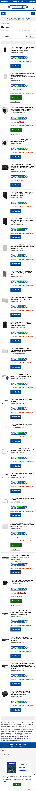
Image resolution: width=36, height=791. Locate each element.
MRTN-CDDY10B (19, 403)
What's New (4, 1)
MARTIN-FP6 (18, 584)
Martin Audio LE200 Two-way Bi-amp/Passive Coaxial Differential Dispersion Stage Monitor (20, 692)
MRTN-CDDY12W (19, 453)
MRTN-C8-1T (18, 143)
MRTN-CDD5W (18, 276)
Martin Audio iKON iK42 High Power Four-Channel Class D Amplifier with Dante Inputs (21, 638)
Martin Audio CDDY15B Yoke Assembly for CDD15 (22, 474)
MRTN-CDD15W (18, 250)
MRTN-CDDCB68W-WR (20, 378)
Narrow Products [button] (25, 31)
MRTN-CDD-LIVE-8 (19, 171)
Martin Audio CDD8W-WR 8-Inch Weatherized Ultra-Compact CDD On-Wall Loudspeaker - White (21, 350)
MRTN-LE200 (18, 696)
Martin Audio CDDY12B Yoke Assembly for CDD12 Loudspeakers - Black (22, 425)
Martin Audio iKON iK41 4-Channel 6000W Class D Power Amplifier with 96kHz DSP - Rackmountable (21, 612)
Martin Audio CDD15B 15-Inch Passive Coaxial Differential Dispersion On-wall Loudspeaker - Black (21, 220)
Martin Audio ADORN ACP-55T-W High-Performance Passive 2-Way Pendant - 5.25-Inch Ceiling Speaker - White (22, 109)
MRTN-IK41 (17, 616)
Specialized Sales (18, 1)
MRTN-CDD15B (18, 224)
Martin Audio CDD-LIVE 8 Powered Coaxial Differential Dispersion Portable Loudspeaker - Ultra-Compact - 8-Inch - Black (22, 167)
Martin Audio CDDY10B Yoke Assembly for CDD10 (22, 400)
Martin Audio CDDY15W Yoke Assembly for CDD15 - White (22, 499)
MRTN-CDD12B (18, 198)
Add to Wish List (15, 102)
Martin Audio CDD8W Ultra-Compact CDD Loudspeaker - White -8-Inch (21, 298)
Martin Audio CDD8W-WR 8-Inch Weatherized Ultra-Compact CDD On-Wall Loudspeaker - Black (21, 323)
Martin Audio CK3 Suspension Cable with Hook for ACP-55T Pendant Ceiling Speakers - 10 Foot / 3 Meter (22, 524)
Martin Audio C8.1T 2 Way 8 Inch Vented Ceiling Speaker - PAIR (22, 140)
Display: (26, 36)
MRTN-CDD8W (18, 301)
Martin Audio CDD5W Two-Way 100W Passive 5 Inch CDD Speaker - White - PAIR (21, 272)
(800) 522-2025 (22, 744)
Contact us (32, 1)
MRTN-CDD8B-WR (19, 327)
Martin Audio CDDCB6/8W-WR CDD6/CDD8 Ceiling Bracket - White (20, 375)
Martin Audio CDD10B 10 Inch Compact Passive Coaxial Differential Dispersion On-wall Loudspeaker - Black (22, 48)
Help (2, 750)
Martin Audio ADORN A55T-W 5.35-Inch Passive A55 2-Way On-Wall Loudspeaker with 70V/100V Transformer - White (22, 76)
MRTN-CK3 (17, 528)
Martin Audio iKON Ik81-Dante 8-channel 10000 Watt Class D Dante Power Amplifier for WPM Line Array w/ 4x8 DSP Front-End (22, 666)
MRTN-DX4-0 (18, 559)
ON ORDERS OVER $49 (18, 18)
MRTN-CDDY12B (19, 428)
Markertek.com (5, 754)
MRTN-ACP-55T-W (19, 113)
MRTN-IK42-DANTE (19, 642)
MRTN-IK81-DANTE (19, 670)
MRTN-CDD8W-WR (19, 354)
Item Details (16, 66)
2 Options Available (15, 561)
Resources (4, 758)
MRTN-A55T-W (18, 80)
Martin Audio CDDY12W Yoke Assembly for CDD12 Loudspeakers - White (22, 449)
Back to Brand (6, 23)
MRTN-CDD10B (18, 52)
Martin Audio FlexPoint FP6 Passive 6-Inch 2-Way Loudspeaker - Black (21, 580)
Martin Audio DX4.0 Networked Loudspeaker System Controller (19, 556)
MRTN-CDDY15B (19, 477)
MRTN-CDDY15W (19, 502)
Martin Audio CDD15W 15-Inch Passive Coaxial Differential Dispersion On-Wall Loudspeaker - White (22, 246)
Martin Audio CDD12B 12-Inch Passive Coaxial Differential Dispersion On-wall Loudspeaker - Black (21, 194)
